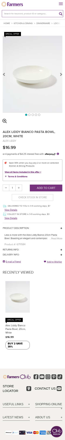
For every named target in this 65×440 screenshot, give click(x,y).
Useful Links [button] (13, 404)
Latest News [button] (13, 417)
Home (7, 23)
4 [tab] (36, 115)
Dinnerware (43, 23)
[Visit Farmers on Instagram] (48, 376)
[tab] (16, 404)
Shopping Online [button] (48, 404)
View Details (11, 209)
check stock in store (32, 197)
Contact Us (45, 388)
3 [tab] (32, 115)
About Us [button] (42, 417)
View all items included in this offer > (23, 172)
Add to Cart (46, 188)
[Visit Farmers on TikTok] (59, 376)
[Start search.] (60, 13)
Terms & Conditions (17, 176)
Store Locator (10, 388)
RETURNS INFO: (11, 249)
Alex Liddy (9, 140)
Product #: (10, 244)
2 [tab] (29, 115)
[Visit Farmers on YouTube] (42, 376)
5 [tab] (39, 115)
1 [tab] (26, 115)
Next (61, 74)
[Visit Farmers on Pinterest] (53, 376)
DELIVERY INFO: (11, 254)
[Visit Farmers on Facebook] (36, 376)
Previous (4, 74)
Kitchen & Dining (23, 23)
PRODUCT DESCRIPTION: (16, 228)
